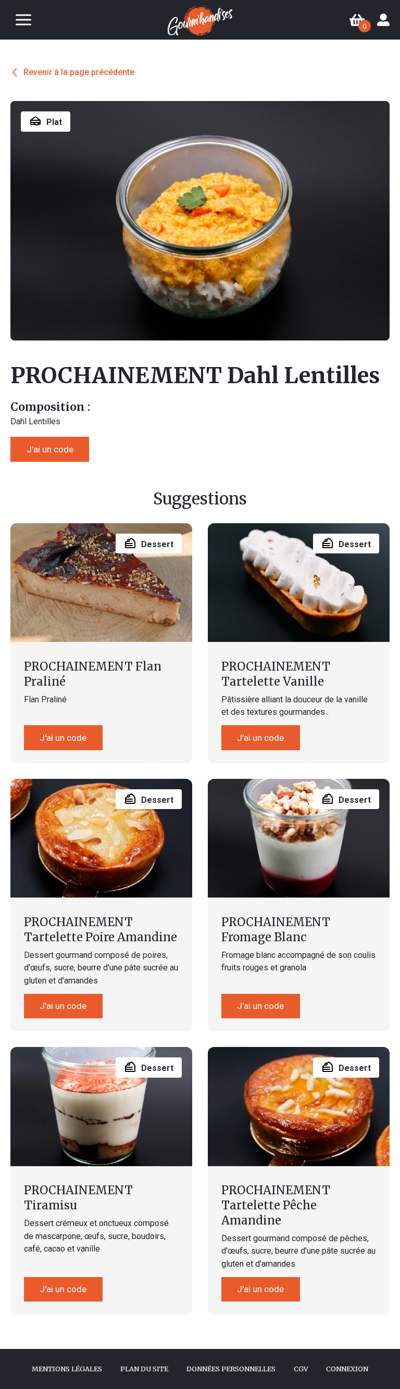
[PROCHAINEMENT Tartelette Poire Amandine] (101, 838)
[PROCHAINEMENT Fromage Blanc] (299, 838)
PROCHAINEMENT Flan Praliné (92, 674)
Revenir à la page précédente (78, 72)
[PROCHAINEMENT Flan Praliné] (101, 582)
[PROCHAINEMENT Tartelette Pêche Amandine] (299, 1106)
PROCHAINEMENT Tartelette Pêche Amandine (275, 1205)
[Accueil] (200, 20)
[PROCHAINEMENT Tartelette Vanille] (299, 582)
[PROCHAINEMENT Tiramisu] (101, 1106)
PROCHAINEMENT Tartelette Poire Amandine (100, 929)
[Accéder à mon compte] (383, 19)
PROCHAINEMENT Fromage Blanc (275, 929)
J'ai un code (50, 449)
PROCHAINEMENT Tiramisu (78, 1198)
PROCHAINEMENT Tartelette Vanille (275, 674)
